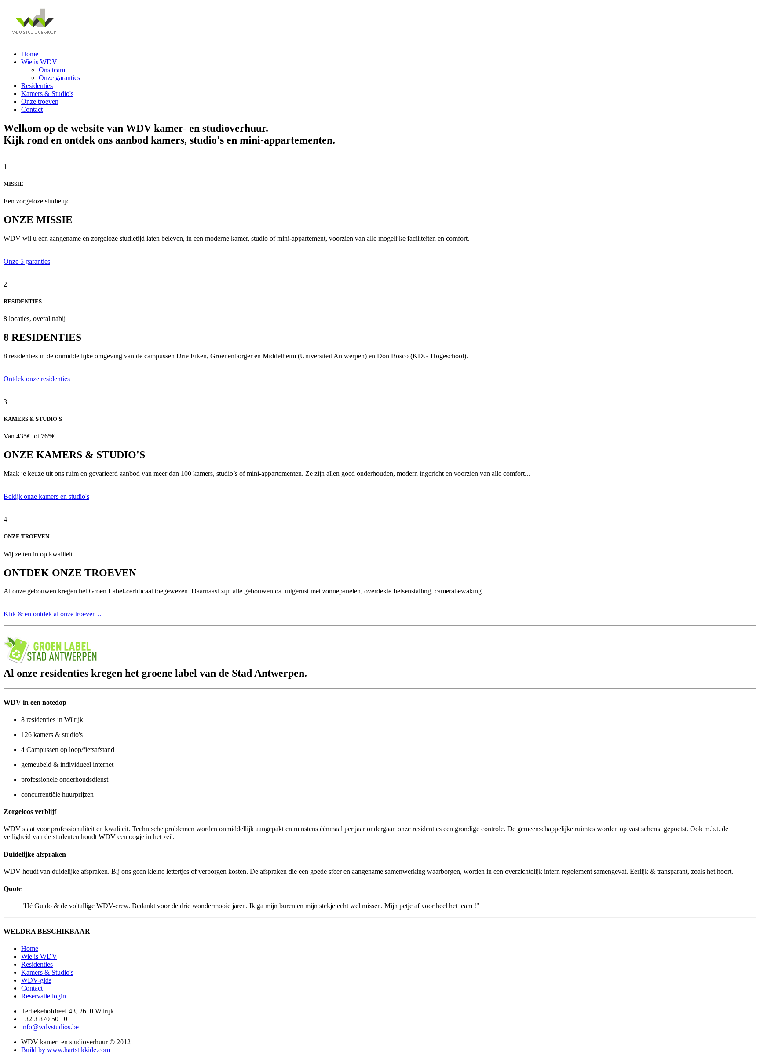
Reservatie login (43, 996)
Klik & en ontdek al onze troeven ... (53, 614)
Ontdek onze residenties (37, 379)
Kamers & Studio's (47, 93)
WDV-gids (36, 980)
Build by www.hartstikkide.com (65, 1050)
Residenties (37, 85)
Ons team (52, 70)
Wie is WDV (39, 62)
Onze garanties (59, 77)
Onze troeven (39, 101)
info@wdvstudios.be (50, 1027)
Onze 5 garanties (27, 261)
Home (29, 54)
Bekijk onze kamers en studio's (46, 496)
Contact (32, 109)
